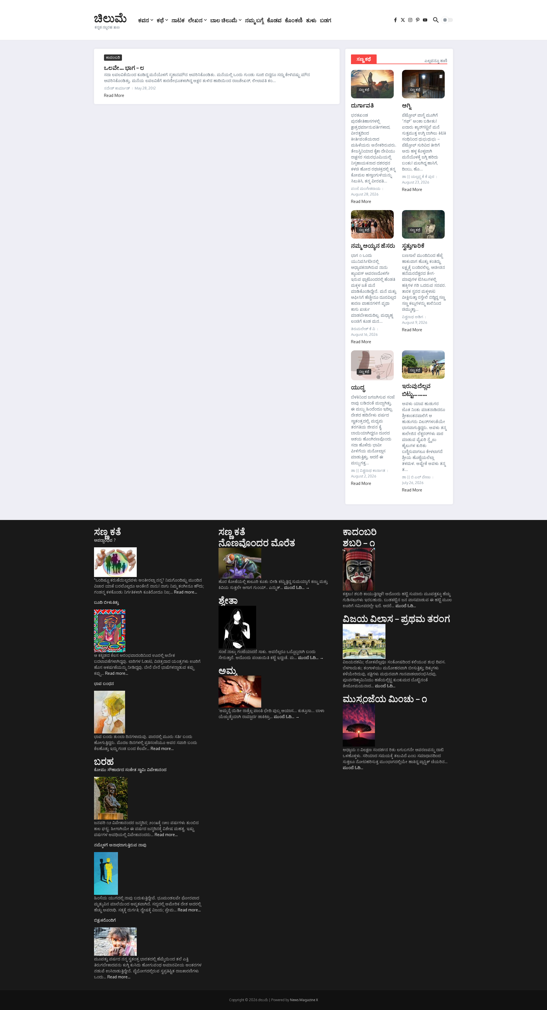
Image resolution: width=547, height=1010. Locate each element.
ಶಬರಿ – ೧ (359, 542)
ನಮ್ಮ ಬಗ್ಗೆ (254, 20)
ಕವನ (143, 20)
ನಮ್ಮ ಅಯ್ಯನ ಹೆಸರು (373, 245)
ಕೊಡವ (274, 20)
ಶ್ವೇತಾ (228, 600)
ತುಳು (311, 20)
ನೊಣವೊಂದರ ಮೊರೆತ (257, 542)
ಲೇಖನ (195, 20)
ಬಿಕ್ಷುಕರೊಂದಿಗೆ (105, 920)
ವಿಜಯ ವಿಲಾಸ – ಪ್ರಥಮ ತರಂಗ (396, 618)
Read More (114, 95)
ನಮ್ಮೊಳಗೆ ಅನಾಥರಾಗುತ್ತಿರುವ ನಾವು (120, 844)
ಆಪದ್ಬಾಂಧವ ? (105, 540)
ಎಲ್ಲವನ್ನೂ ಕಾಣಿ (435, 60)
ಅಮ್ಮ (227, 670)
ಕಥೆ (160, 20)
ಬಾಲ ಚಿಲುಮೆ (223, 20)
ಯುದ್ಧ (357, 387)
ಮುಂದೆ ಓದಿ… (297, 587)
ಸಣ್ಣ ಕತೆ (107, 531)
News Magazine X (304, 1000)
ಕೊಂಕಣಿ (294, 20)
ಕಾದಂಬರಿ (113, 57)
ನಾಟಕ (178, 20)
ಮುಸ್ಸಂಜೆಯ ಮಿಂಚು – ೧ (385, 698)
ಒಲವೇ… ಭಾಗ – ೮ (124, 67)
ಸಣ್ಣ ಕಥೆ (364, 59)
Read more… (185, 592)
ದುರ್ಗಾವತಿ (362, 105)
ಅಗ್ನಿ (406, 105)
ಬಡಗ (325, 20)
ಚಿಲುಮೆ (110, 18)
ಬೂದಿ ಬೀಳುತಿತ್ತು (106, 602)
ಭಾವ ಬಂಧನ (104, 683)
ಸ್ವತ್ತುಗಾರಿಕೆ (413, 245)
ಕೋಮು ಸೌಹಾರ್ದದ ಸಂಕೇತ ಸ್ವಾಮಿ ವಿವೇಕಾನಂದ (130, 769)
